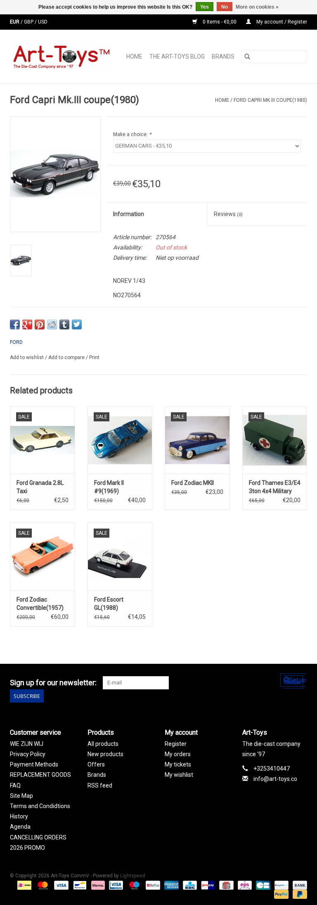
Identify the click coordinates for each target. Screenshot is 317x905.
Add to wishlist (27, 357)
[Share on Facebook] (15, 324)
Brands (223, 56)
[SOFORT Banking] (97, 885)
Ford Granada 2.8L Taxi (40, 487)
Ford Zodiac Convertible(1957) (40, 603)
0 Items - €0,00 (219, 22)
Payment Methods (34, 764)
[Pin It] (40, 324)
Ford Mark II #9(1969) (109, 487)
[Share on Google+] (27, 324)
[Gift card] (225, 885)
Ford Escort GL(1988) (108, 603)
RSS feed (100, 785)
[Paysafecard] (281, 885)
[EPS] (244, 885)
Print (94, 357)
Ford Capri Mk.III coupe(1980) (270, 100)
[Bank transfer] (298, 885)
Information (128, 214)
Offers (96, 764)
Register (176, 743)
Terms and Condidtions (40, 806)
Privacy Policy (27, 754)
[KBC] (189, 885)
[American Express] (170, 885)
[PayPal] (280, 894)
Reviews (228, 214)
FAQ (15, 785)
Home (134, 56)
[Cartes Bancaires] (262, 885)
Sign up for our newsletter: (53, 682)
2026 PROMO (27, 847)
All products (103, 743)
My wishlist (179, 774)
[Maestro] (133, 885)
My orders (178, 754)
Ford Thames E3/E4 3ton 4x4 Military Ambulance (274, 487)
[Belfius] (152, 885)
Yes (204, 7)
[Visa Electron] (115, 885)
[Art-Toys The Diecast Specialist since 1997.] (63, 56)
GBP (29, 22)
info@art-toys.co (275, 779)
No (224, 7)
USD (42, 22)
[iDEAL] (23, 885)
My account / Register (281, 22)
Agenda (20, 826)
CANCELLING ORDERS (38, 837)
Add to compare (67, 357)
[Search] (247, 56)
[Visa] (60, 885)
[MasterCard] (42, 885)
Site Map (21, 795)
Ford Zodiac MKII (192, 483)
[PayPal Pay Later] (298, 894)
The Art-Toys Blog (177, 56)
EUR (15, 22)
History (19, 816)
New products (105, 754)
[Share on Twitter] (77, 324)
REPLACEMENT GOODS (40, 774)
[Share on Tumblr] (64, 324)
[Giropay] (207, 885)
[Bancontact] (79, 885)
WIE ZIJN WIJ (26, 743)
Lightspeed (132, 876)
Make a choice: (132, 134)
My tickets (178, 764)
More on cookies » (257, 7)
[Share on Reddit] (52, 324)
